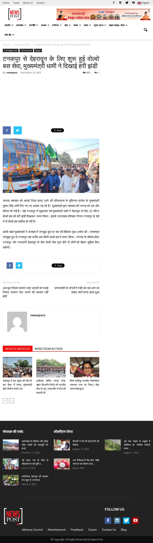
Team (16, 2)
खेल (66, 25)
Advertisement (57, 529)
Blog (124, 529)
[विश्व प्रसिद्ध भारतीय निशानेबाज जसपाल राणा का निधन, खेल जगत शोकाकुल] (84, 367)
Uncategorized (10, 50)
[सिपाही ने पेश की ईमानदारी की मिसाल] (62, 444)
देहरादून (38, 50)
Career (92, 529)
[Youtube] (133, 3)
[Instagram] (120, 3)
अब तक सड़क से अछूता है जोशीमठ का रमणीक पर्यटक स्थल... (137, 445)
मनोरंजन (55, 25)
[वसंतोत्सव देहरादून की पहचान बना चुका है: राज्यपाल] (11, 480)
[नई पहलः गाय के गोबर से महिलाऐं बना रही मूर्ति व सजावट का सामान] (11, 463)
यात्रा (86, 25)
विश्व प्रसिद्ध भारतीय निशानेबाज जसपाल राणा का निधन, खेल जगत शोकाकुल (84, 384)
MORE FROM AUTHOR (49, 348)
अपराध (43, 25)
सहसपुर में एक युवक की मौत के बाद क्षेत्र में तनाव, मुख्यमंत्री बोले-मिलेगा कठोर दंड (17, 384)
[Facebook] (114, 3)
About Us (28, 2)
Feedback (77, 529)
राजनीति (32, 25)
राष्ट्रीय (7, 25)
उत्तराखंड (19, 25)
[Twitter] (127, 3)
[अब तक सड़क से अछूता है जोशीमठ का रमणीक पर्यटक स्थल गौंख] (113, 444)
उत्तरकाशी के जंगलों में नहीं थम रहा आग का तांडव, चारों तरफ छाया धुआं (76, 290)
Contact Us (109, 529)
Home (6, 2)
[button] (145, 30)
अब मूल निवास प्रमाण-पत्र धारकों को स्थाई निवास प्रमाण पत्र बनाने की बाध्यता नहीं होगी (25, 292)
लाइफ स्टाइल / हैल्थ (117, 25)
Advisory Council (32, 529)
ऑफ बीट (8, 34)
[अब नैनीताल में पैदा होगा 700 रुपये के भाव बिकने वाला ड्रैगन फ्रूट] (62, 463)
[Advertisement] (51, 98)
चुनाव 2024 (98, 25)
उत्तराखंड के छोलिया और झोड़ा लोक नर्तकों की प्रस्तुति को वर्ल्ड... (35, 445)
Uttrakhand (26, 50)
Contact (40, 2)
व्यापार (76, 25)
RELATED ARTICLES (17, 348)
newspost (11, 72)
